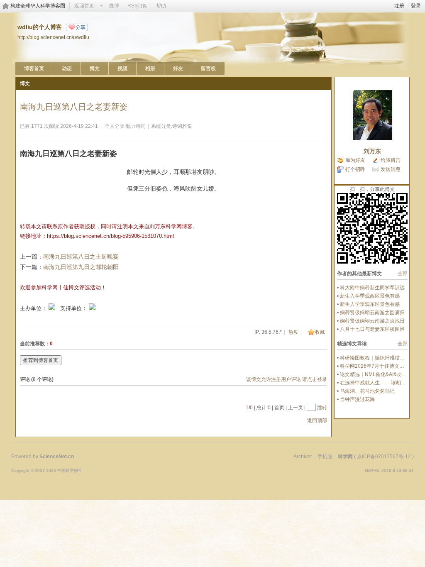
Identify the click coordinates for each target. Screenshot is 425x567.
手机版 (325, 456)
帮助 (161, 6)
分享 (80, 27)
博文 (95, 68)
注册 (399, 6)
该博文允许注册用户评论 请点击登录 (286, 379)
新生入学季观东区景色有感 (370, 304)
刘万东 (372, 151)
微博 (114, 6)
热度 (293, 332)
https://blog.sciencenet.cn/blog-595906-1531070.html (110, 236)
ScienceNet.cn (56, 456)
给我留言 (391, 160)
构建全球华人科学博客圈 (37, 6)
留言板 (208, 68)
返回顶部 (317, 420)
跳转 (322, 408)
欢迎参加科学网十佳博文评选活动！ (63, 287)
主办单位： (33, 308)
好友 (178, 68)
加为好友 (355, 160)
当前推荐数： (35, 344)
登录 (416, 6)
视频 (122, 68)
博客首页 (34, 68)
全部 (403, 273)
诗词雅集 (182, 126)
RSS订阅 (137, 6)
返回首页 (84, 6)
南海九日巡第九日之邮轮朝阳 (81, 267)
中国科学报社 (69, 470)
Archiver (302, 456)
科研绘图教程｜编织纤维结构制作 (377, 358)
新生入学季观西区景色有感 (370, 296)
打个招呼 (355, 169)
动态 (67, 68)
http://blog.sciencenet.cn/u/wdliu (53, 37)
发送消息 (391, 169)
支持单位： (74, 308)
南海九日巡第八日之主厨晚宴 (81, 256)
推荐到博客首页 (40, 360)
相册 (150, 68)
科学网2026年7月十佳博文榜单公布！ (382, 366)
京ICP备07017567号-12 (384, 456)
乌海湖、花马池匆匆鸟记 (367, 391)
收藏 (320, 332)
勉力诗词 (136, 126)
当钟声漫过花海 (357, 399)
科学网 (345, 456)
